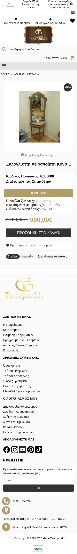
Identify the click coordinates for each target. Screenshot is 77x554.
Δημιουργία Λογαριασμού (20, 406)
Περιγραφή (39, 193)
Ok (38, 488)
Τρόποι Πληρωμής (15, 371)
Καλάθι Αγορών (13, 427)
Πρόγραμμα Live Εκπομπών (21, 340)
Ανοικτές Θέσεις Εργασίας (20, 345)
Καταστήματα (11, 330)
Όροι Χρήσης (11, 365)
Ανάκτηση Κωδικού (16, 417)
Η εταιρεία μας (12, 325)
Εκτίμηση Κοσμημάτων (18, 335)
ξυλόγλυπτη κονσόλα (51, 256)
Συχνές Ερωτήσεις (15, 381)
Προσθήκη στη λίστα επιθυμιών (31, 245)
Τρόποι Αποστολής (16, 376)
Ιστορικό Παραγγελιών (18, 432)
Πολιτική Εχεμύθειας (17, 386)
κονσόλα (27, 256)
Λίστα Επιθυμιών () (16, 422)
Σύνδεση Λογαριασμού (18, 412)
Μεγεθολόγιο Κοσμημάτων (21, 391)
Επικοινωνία (11, 350)
